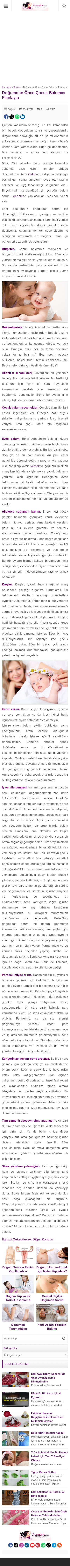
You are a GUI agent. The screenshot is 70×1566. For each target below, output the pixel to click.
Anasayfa (6, 87)
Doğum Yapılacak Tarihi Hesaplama (18, 1298)
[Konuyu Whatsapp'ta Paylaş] (17, 116)
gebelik (18, 196)
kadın (31, 174)
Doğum (17, 87)
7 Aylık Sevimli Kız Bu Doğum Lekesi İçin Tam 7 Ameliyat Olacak (49, 1456)
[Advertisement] (35, 49)
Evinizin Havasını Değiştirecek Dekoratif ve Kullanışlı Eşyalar (47, 1417)
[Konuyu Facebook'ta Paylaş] (6, 116)
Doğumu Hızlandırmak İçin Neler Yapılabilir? (52, 1269)
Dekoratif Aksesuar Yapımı (47, 1432)
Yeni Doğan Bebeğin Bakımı (52, 1327)
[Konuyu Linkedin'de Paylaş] (22, 116)
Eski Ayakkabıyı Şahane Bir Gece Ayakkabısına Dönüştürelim (48, 1377)
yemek (35, 466)
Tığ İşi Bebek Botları (43, 1472)
